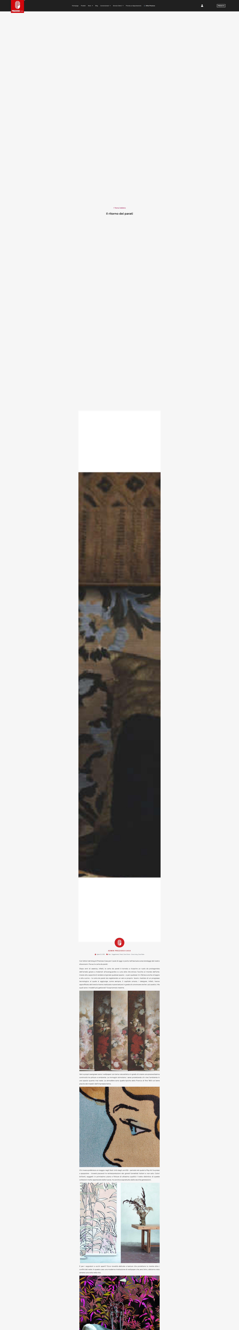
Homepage (75, 5)
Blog (96, 5)
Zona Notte (141, 954)
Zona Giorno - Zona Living (131, 954)
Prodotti (83, 5)
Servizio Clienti (117, 5)
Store (89, 5)
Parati (121, 954)
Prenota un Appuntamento (133, 5)
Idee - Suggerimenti (113, 954)
